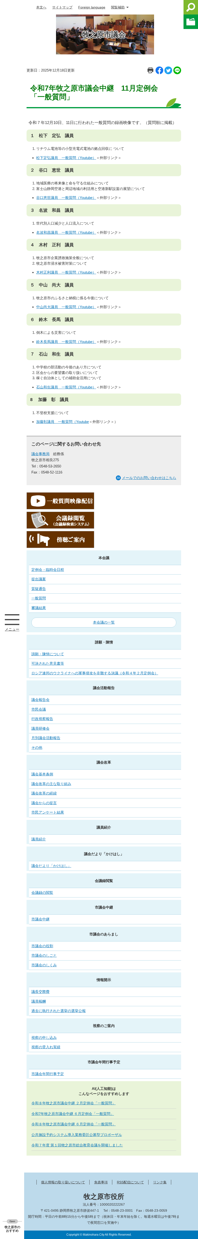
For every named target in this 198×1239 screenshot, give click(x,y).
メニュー (12, 619)
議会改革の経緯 (44, 793)
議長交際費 (40, 992)
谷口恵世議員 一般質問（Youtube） (66, 198)
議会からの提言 (44, 803)
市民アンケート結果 (47, 812)
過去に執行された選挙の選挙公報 (58, 1011)
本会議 (104, 558)
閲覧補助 (118, 7)
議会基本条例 (42, 774)
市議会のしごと (44, 955)
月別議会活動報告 (45, 738)
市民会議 (38, 709)
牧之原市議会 (104, 34)
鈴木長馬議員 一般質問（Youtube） (66, 342)
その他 (36, 747)
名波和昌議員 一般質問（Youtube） (66, 232)
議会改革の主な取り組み (51, 784)
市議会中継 (104, 907)
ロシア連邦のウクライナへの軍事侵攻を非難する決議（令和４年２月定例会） (94, 673)
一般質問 (38, 598)
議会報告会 (40, 700)
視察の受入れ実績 (45, 1047)
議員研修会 (40, 728)
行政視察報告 (42, 719)
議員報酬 (38, 1001)
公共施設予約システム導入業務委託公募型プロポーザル (76, 1135)
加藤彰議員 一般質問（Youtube (62, 422)
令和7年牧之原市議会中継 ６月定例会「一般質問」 (72, 1114)
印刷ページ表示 (150, 70)
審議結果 (38, 608)
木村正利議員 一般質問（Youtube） (66, 272)
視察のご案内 (104, 1026)
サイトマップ (62, 7)
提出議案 (38, 579)
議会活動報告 (104, 688)
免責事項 (101, 1182)
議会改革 (104, 762)
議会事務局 (40, 454)
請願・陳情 (104, 642)
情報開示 (104, 980)
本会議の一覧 (104, 622)
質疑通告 (38, 589)
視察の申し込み (44, 1037)
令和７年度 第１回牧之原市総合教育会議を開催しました (77, 1145)
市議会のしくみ (44, 965)
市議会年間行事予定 (104, 1062)
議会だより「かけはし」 (104, 854)
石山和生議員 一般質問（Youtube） (66, 387)
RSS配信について (130, 1182)
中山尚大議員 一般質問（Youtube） (66, 307)
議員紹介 (104, 827)
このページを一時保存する (191, 22)
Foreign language (91, 7)
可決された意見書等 (47, 663)
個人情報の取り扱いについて (63, 1182)
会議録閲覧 (104, 881)
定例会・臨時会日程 (47, 570)
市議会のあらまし (103, 934)
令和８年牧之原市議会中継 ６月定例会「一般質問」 (73, 1124)
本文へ (41, 7)
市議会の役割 (42, 946)
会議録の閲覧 (42, 892)
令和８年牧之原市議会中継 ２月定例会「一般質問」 (73, 1103)
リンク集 (160, 1182)
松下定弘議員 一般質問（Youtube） (66, 158)
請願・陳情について (47, 654)
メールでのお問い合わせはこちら (149, 478)
